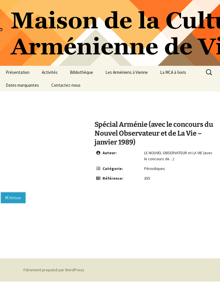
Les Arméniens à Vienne (126, 72)
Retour (15, 197)
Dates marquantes (22, 85)
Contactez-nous (65, 85)
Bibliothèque (81, 72)
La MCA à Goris (173, 72)
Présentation (18, 72)
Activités (50, 72)
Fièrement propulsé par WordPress (53, 269)
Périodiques (154, 168)
